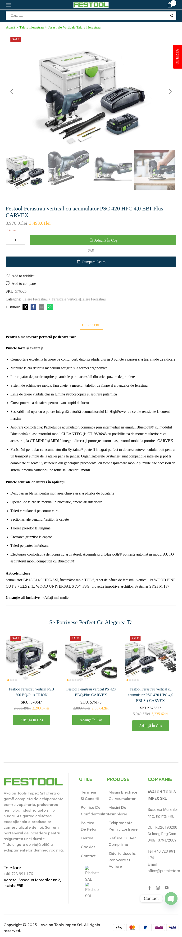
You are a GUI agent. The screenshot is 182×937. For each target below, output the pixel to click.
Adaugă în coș (105, 240)
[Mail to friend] (41, 307)
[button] (12, 91)
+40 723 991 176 (18, 873)
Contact (88, 855)
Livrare (87, 837)
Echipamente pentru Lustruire (123, 826)
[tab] (91, 325)
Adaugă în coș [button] (31, 720)
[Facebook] (33, 307)
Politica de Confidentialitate (96, 810)
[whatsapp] (49, 307)
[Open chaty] (171, 898)
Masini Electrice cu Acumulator (123, 795)
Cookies (88, 846)
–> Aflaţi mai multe (54, 597)
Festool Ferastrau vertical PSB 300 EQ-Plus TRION (31, 692)
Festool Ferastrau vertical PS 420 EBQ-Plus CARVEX (91, 692)
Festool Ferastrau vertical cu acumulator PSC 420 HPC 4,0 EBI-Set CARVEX (150, 695)
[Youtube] (166, 888)
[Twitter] (25, 307)
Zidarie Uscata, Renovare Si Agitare (122, 860)
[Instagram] (158, 888)
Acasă (10, 27)
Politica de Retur (89, 826)
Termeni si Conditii (90, 795)
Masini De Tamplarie (118, 810)
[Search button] (172, 16)
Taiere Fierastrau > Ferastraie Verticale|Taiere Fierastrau (60, 27)
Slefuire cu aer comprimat (122, 841)
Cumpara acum (93, 262)
